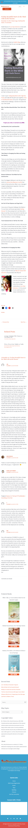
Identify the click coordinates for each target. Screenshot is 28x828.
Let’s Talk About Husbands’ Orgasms (9, 684)
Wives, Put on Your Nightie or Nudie (14, 344)
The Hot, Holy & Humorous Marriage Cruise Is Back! (13, 692)
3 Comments (6, 338)
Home (14, 781)
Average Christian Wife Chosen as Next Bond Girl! (13, 336)
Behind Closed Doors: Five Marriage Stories (14, 625)
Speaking (14, 790)
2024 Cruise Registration (14, 783)
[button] (24, 6)
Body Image (15, 21)
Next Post (24, 322)
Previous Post (5, 322)
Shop (14, 787)
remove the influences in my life (14, 182)
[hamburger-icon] (19, 6)
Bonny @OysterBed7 (11, 470)
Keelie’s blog (17, 42)
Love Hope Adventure (15, 27)
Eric (7, 530)
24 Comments (6, 345)
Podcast (14, 792)
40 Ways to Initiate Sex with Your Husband (10, 689)
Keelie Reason (10, 456)
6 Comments (8, 22)
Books (14, 785)
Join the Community (14, 794)
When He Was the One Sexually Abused (10, 687)
